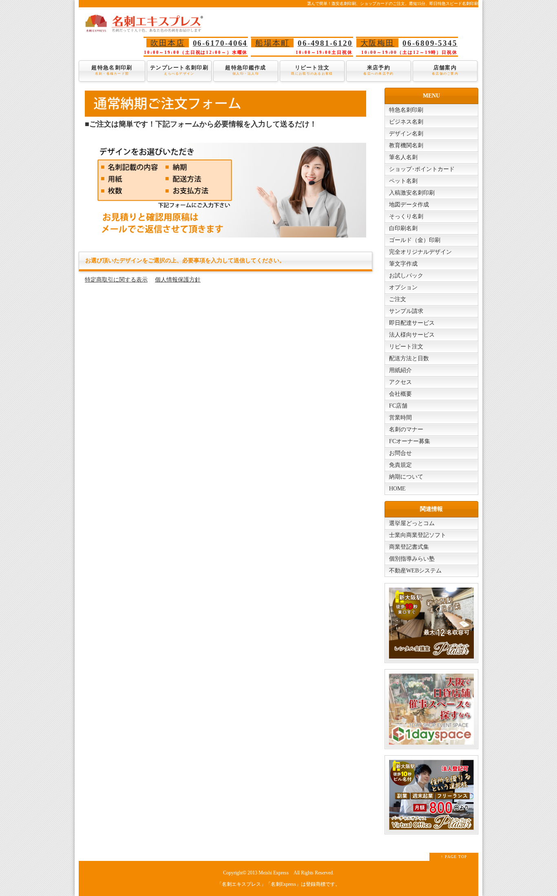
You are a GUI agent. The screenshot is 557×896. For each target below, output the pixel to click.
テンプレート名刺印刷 (179, 69)
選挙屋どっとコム (412, 523)
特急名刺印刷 (406, 110)
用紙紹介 (400, 370)
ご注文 (397, 299)
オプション (403, 287)
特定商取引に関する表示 (116, 280)
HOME (397, 489)
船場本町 (272, 43)
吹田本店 (167, 43)
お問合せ (400, 453)
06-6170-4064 (220, 43)
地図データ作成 (409, 205)
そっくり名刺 (406, 216)
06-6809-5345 (430, 43)
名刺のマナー (406, 429)
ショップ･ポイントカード (422, 169)
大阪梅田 (377, 43)
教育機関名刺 (406, 145)
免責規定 (400, 465)
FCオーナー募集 (409, 441)
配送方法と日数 (409, 358)
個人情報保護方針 (178, 280)
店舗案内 (445, 69)
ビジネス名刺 (406, 122)
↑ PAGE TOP (454, 856)
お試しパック (406, 276)
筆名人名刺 (403, 157)
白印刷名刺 (403, 228)
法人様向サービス (412, 335)
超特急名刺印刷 (111, 69)
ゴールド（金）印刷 (414, 240)
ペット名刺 (403, 181)
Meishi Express (274, 873)
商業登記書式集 (409, 547)
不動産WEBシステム (415, 571)
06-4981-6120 (325, 43)
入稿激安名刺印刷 (412, 193)
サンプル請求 (406, 311)
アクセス (400, 382)
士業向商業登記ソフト (417, 535)
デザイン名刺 (406, 134)
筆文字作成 (403, 264)
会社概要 (400, 394)
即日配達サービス (412, 323)
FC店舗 (398, 406)
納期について (406, 477)
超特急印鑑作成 (245, 69)
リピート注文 (312, 69)
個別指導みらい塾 (412, 559)
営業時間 (400, 418)
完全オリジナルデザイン (420, 252)
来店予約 (378, 69)
